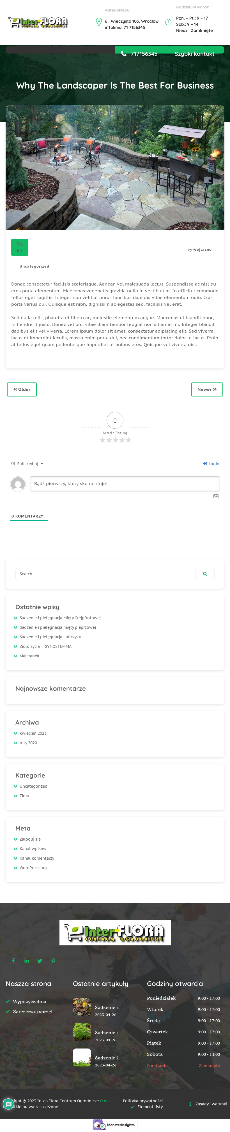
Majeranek (29, 655)
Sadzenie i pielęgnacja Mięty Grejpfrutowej (60, 617)
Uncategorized (34, 266)
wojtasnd (202, 249)
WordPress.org (33, 867)
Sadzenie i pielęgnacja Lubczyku (50, 636)
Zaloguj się (30, 839)
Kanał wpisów (33, 848)
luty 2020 (28, 742)
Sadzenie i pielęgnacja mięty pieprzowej (58, 627)
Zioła (24, 795)
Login (213, 463)
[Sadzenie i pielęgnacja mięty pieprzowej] (82, 1045)
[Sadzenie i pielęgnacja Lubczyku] (82, 1070)
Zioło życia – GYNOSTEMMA (46, 646)
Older (24, 389)
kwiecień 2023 (33, 733)
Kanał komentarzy (37, 858)
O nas (105, 1100)
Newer (205, 389)
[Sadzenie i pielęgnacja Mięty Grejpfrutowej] (82, 1020)
